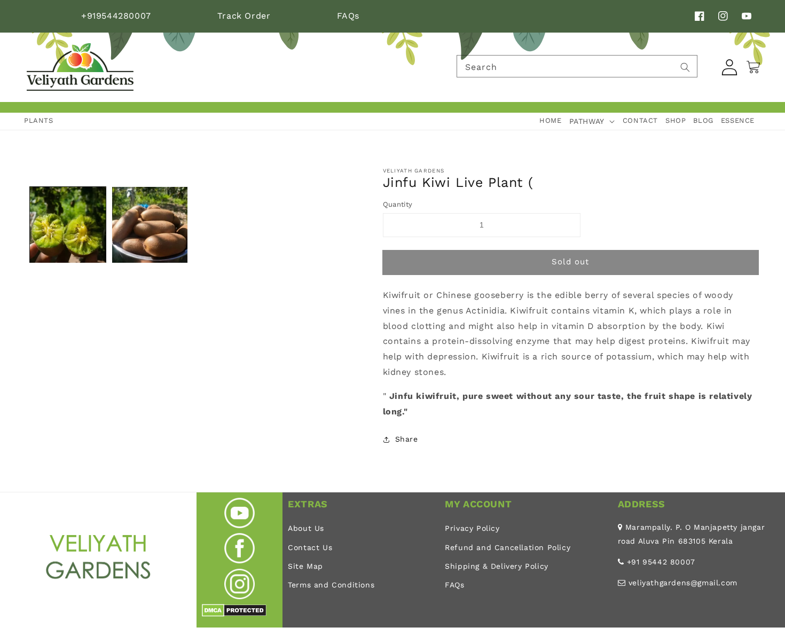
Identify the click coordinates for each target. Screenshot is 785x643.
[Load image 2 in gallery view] (150, 224)
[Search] (685, 67)
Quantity (398, 204)
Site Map (305, 566)
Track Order (244, 16)
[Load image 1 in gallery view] (67, 224)
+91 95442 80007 (661, 562)
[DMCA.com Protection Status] (234, 614)
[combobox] (577, 66)
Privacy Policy (472, 528)
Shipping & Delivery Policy (496, 566)
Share (406, 439)
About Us (306, 528)
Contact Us (310, 547)
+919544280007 (116, 16)
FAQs (348, 16)
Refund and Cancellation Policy (507, 547)
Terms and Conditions (331, 585)
